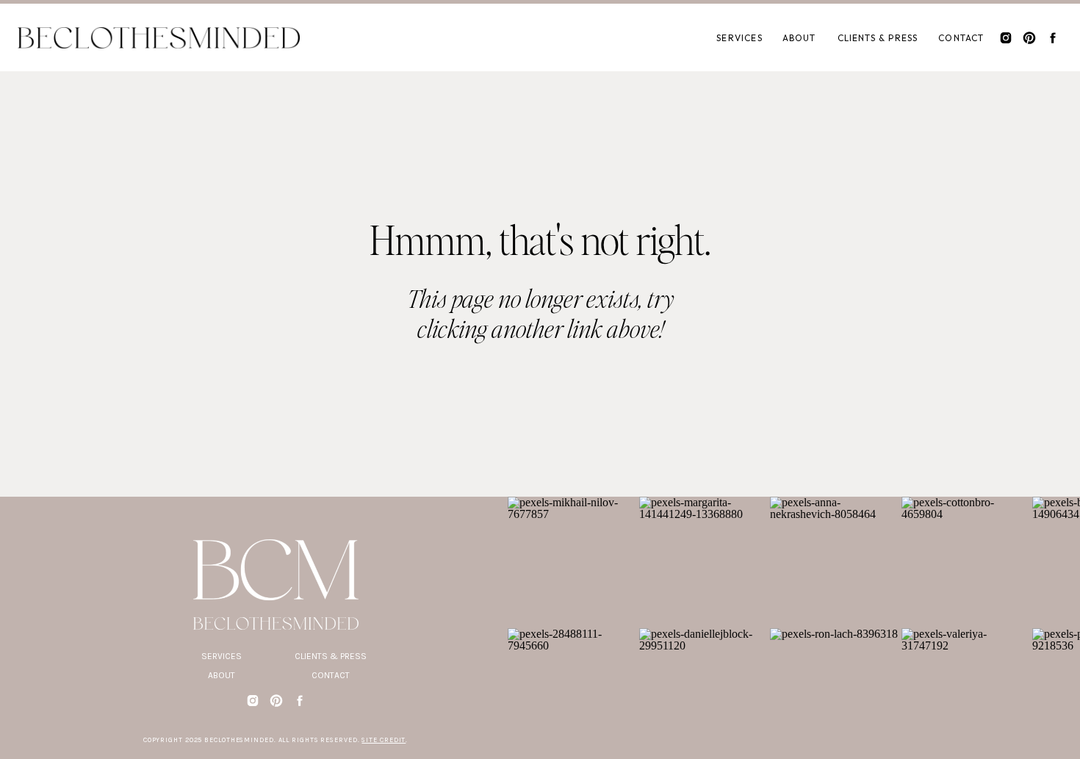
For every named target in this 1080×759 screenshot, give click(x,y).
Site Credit (383, 740)
